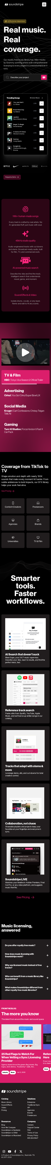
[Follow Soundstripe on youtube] (9, 1152)
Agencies (31, 1110)
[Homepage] (14, 4)
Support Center (33, 1127)
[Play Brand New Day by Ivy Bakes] (9, 110)
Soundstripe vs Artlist (9, 1133)
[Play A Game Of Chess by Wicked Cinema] (9, 133)
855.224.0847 (32, 1138)
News (46, 1069)
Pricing (4, 1110)
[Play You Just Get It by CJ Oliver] (9, 103)
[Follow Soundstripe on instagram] (4, 1152)
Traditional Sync (33, 1105)
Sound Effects (6, 1105)
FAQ (29, 1130)
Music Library (6, 1102)
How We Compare (8, 1127)
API (28, 1108)
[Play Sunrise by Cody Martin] (9, 140)
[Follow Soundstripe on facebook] (15, 1152)
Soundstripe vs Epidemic (10, 1130)
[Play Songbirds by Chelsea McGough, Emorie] (9, 148)
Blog (3, 1125)
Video (3, 1108)
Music (13, 1072)
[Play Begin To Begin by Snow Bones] (9, 125)
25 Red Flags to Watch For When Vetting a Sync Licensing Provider (21, 1057)
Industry (5, 1072)
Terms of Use (32, 1133)
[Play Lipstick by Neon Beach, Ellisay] (9, 118)
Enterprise (31, 1102)
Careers (30, 1125)
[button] (27, 945)
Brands (30, 1113)
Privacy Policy (32, 1135)
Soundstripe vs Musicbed (11, 1135)
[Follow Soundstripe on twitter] (20, 1152)
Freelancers (32, 1115)
